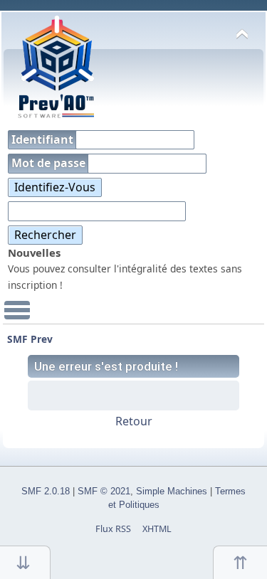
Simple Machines (171, 491)
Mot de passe (49, 163)
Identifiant (43, 139)
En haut (240, 562)
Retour (133, 421)
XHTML (157, 529)
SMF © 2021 (104, 491)
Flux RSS (113, 529)
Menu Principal (17, 316)
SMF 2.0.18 (45, 491)
